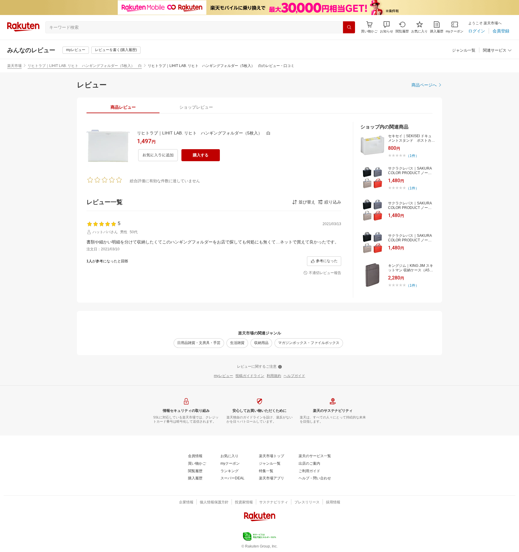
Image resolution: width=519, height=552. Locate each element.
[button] (386, 27)
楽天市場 (14, 66)
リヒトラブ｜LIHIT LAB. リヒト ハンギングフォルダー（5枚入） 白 (85, 66)
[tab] (122, 107)
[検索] (349, 27)
